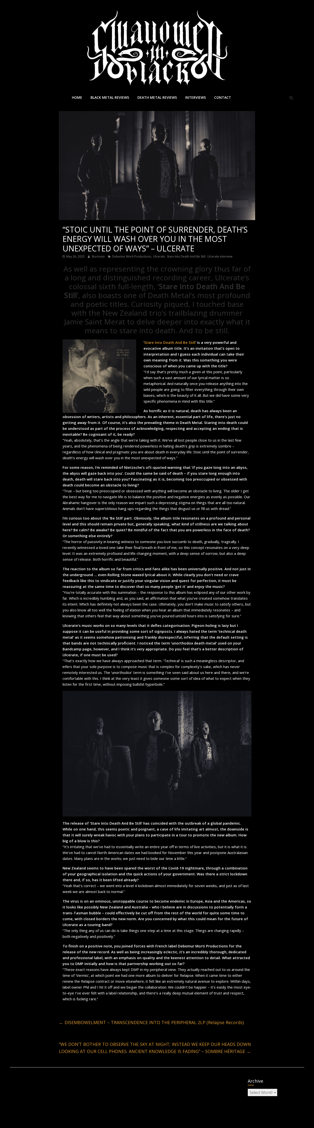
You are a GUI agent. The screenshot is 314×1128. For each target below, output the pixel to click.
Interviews (195, 97)
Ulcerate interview (219, 256)
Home (77, 97)
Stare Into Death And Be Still (186, 256)
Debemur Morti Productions (131, 256)
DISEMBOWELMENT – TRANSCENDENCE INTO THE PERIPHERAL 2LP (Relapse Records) (151, 1022)
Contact (222, 97)
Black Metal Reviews (110, 97)
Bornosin (98, 256)
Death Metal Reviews (157, 97)
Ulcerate (159, 256)
